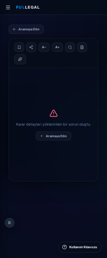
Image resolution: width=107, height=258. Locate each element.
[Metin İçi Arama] (70, 47)
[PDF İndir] (82, 47)
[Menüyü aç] (8, 7)
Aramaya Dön (29, 29)
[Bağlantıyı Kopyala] (31, 47)
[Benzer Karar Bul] (20, 59)
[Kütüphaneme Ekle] (19, 47)
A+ (57, 47)
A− (44, 47)
